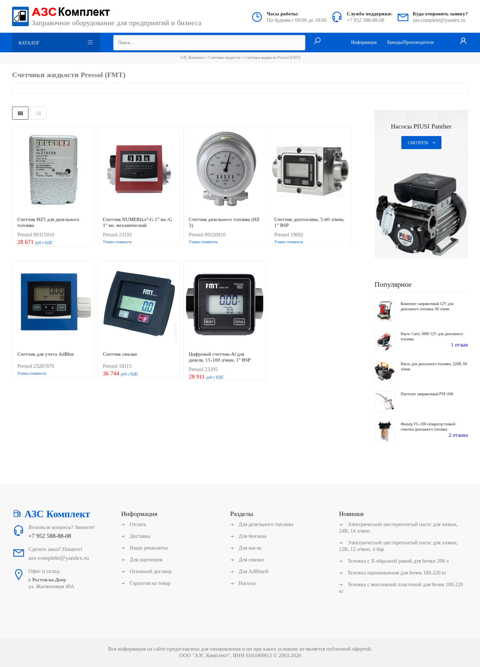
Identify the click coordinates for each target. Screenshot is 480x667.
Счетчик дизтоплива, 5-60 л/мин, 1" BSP (309, 222)
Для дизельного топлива (265, 524)
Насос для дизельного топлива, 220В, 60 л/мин (434, 366)
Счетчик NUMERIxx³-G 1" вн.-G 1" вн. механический (137, 222)
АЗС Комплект (192, 57)
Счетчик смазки (120, 354)
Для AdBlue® (253, 571)
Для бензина (251, 536)
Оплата (137, 524)
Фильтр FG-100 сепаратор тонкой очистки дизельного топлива (428, 427)
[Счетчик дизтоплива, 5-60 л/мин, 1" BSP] (310, 170)
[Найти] (317, 41)
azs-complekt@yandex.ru (439, 20)
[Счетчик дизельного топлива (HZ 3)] (224, 170)
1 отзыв (459, 345)
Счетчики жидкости (224, 57)
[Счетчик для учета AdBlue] (53, 304)
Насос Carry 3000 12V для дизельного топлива (432, 336)
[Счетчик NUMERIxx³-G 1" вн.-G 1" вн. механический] (139, 170)
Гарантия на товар (149, 583)
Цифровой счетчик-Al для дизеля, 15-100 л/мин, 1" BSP (219, 357)
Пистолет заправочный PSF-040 (427, 394)
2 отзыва (458, 435)
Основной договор (150, 571)
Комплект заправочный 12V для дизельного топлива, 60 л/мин (427, 306)
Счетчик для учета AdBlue (45, 354)
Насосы (246, 583)
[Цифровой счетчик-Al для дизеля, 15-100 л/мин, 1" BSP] (224, 304)
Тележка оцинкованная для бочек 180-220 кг (396, 572)
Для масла (249, 548)
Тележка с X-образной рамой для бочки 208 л (397, 561)
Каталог (29, 43)
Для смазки (250, 559)
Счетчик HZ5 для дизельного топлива (48, 222)
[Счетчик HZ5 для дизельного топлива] (53, 170)
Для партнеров (145, 559)
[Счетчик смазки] (139, 304)
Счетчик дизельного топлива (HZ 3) (224, 222)
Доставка (139, 536)
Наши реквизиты (148, 548)
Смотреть (418, 143)
